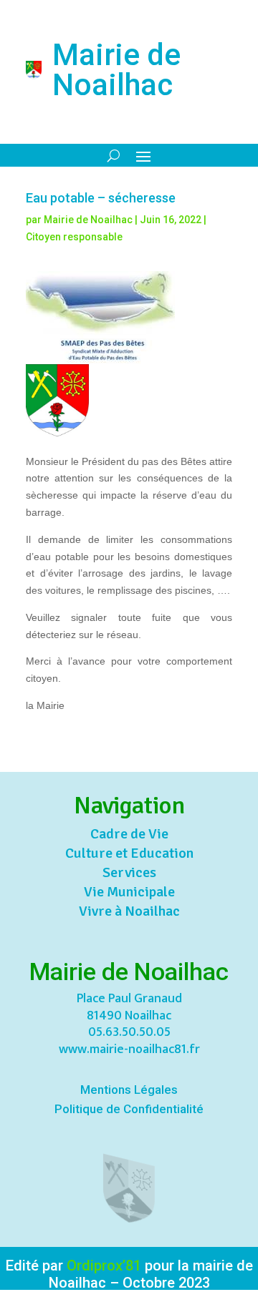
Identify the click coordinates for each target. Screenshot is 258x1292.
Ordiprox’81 (104, 1265)
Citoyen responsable (74, 237)
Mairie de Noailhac (88, 219)
